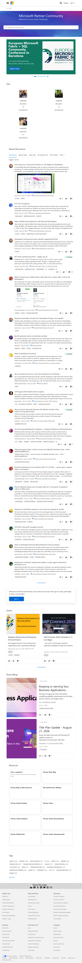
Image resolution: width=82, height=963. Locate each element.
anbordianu (42, 743)
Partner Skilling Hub (18, 834)
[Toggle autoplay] (48, 76)
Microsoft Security (6, 931)
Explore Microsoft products (8, 915)
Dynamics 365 (5, 934)
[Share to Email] (51, 887)
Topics (10, 8)
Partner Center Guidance (19, 819)
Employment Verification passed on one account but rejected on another (39, 509)
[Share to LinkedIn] (31, 887)
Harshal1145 (18, 459)
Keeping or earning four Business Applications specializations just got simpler (54, 688)
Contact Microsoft (13, 958)
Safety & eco (55, 958)
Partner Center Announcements (53, 834)
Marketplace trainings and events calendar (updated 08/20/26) (36, 239)
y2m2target (18, 363)
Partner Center (48, 803)
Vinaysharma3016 (20, 438)
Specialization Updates (49, 702)
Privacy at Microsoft (58, 937)
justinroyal (17, 195)
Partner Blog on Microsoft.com (21, 788)
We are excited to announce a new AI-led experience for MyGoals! (37, 374)
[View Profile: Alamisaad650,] (11, 488)
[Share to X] (38, 887)
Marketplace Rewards (33, 947)
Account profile (31, 896)
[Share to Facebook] (34, 887)
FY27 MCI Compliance (22, 204)
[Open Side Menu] (8, 2)
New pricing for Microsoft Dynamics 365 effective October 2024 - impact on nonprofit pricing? (37, 410)
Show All (11, 877)
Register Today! (14, 69)
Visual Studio (31, 950)
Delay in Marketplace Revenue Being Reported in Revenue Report (37, 545)
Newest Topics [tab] (23, 155)
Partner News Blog (49, 772)
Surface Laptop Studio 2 (8, 903)
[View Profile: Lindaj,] (11, 223)
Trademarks (47, 958)
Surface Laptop (6, 899)
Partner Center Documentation (53, 819)
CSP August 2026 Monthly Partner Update (29, 392)
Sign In (72, 3)
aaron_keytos (18, 554)
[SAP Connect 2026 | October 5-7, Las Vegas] (59, 624)
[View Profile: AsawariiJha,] (11, 393)
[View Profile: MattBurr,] (11, 411)
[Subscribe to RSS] (48, 887)
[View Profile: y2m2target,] (11, 355)
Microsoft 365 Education (59, 906)
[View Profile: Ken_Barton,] (11, 528)
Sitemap (4, 958)
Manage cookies (30, 958)
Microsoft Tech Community (34, 940)
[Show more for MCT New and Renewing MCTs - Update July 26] (56, 269)
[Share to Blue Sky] (44, 887)
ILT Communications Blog (55, 743)
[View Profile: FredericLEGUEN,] (11, 469)
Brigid (16, 213)
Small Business (6, 950)
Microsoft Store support (34, 903)
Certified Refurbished (33, 912)
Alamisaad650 (18, 498)
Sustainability (57, 950)
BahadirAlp (17, 519)
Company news (57, 934)
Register (66, 3)
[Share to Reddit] (41, 887)
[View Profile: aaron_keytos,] (11, 546)
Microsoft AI (5, 928)
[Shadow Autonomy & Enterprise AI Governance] (23, 624)
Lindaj (16, 231)
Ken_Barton (18, 536)
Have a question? (16, 772)
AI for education (57, 918)
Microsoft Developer (33, 931)
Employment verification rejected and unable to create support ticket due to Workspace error (40, 563)
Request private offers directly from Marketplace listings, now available (38, 318)
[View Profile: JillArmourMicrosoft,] (11, 375)
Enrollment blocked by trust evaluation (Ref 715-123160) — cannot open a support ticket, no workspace (43, 468)
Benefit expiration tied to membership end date (30, 336)
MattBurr (17, 421)
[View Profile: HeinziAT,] (11, 337)
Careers (55, 928)
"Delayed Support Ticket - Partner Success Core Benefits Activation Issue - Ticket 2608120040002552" (42, 450)
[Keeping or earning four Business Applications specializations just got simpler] (22, 697)
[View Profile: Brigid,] (11, 205)
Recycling (63, 958)
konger (16, 266)
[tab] (35, 76)
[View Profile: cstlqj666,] (11, 564)
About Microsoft (57, 931)
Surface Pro (5, 896)
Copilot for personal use (8, 909)
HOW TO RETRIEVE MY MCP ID (25, 354)
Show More (42, 583)
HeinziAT (17, 345)
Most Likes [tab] (32, 155)
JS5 (40, 702)
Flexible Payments (32, 918)
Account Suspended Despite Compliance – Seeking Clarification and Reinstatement (43, 429)
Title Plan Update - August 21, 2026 (55, 729)
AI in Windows (5, 912)
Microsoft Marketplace (33, 944)
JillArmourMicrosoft (20, 383)
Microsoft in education (59, 896)
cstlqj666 (17, 574)
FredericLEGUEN (19, 479)
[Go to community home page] (11, 2)
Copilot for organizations (8, 906)
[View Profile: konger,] (11, 258)
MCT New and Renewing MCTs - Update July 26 (30, 257)
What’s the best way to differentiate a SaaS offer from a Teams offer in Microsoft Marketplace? (42, 278)
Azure (29, 928)
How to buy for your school (60, 909)
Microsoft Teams (6, 944)
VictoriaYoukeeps (19, 310)
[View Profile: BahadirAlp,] (11, 511)
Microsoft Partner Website (52, 788)
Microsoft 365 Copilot (7, 947)
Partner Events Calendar (19, 803)
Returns (30, 906)
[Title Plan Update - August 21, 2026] (22, 738)
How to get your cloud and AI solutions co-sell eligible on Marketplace (38, 165)
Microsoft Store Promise (34, 915)
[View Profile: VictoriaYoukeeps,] (11, 279)
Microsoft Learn (32, 934)
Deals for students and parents (61, 915)
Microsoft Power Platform (8, 940)
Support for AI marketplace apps (36, 937)
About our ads (71, 958)
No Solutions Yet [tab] (43, 155)
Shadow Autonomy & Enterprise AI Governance (22, 638)
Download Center (32, 899)
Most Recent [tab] (13, 155)
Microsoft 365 (5, 937)
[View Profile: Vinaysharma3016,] (11, 431)
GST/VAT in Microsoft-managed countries (28, 527)
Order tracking (31, 909)
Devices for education (59, 899)
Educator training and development (62, 912)
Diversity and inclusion (59, 944)
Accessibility (57, 947)
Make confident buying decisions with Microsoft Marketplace (35, 221)
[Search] (61, 3)
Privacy (21, 958)
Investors (56, 940)
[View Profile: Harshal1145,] (11, 451)
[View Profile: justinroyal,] (11, 166)
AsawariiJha (18, 401)
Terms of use (39, 958)
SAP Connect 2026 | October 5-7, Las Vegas (58, 638)
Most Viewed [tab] (54, 155)
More (61, 155)
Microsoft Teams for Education (61, 903)
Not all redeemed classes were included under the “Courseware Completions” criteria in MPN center (41, 488)
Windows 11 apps (6, 918)
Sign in (16, 599)
